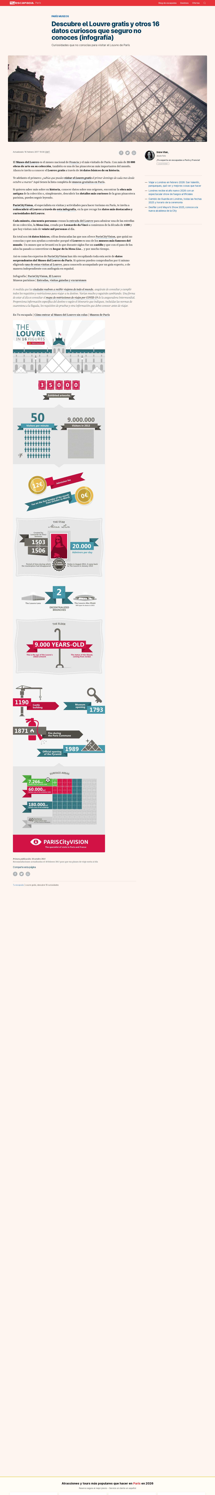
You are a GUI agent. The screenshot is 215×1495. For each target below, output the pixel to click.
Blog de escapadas (168, 3)
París (38, 2)
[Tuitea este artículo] (127, 153)
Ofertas (196, 3)
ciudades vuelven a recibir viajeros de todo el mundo (63, 289)
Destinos (184, 3)
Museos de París (100, 315)
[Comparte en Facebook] (121, 153)
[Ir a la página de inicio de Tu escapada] (21, 3)
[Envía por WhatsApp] (134, 153)
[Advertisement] (173, 250)
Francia (74, 162)
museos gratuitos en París (88, 182)
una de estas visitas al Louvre (43, 264)
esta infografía (66, 209)
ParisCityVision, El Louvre (44, 276)
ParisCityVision (23, 205)
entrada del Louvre (81, 221)
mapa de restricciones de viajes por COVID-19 (72, 297)
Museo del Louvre (27, 162)
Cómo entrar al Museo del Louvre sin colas (60, 315)
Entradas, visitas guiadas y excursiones (61, 280)
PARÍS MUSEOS (60, 16)
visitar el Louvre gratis (78, 178)
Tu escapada (18, 885)
